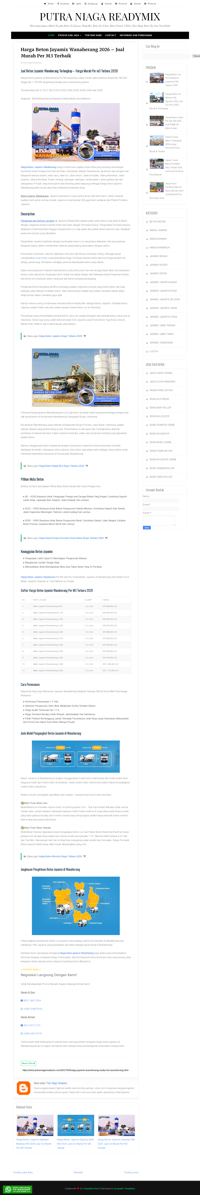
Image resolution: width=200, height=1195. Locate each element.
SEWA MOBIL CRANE (160, 442)
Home (51, 35)
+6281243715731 (32, 1033)
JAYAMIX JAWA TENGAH (162, 325)
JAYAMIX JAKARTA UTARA (163, 316)
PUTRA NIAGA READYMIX (100, 16)
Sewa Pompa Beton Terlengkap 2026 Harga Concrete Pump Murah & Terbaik (165, 144)
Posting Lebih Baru (23, 1172)
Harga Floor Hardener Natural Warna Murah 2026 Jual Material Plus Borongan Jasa (166, 190)
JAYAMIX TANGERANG (161, 342)
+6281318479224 (32, 1008)
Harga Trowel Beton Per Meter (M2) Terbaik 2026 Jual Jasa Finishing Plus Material (166, 167)
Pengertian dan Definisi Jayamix (38, 220)
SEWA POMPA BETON (160, 450)
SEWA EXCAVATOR (159, 433)
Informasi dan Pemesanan (136, 35)
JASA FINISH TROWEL (161, 373)
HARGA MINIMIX (158, 238)
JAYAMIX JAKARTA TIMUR (163, 308)
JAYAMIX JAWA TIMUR (161, 334)
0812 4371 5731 (32, 1025)
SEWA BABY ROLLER (160, 407)
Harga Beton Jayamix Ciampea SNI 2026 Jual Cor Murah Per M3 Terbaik (116, 1143)
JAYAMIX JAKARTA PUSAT (163, 290)
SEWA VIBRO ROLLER (160, 476)
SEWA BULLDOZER (159, 416)
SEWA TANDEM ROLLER (162, 468)
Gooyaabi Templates (124, 1188)
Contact (110, 35)
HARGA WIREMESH (159, 247)
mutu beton (42, 258)
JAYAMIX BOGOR (158, 264)
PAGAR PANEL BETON (161, 390)
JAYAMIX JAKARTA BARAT (163, 282)
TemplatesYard (91, 1188)
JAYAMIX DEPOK (158, 273)
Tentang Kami (93, 35)
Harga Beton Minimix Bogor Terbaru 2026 (60, 856)
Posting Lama (131, 1172)
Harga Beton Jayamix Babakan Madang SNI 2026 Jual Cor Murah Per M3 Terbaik (34, 1143)
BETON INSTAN (157, 221)
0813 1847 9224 (32, 1000)
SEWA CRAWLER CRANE (162, 424)
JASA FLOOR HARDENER (162, 381)
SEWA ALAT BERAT (159, 399)
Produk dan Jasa (68, 35)
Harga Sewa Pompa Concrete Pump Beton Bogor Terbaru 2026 (71, 538)
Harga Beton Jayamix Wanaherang (38, 167)
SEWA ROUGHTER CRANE (162, 459)
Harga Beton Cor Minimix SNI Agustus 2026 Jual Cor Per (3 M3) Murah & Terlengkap (166, 101)
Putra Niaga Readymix (56, 1083)
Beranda (78, 1172)
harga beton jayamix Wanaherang (77, 953)
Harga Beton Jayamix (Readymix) (38, 577)
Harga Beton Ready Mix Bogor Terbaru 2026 (61, 466)
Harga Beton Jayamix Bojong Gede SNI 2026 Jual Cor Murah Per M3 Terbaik (75, 1143)
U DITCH (153, 351)
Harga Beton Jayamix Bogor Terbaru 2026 (60, 336)
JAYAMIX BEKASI (158, 256)
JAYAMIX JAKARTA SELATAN (164, 299)
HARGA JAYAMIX (158, 230)
